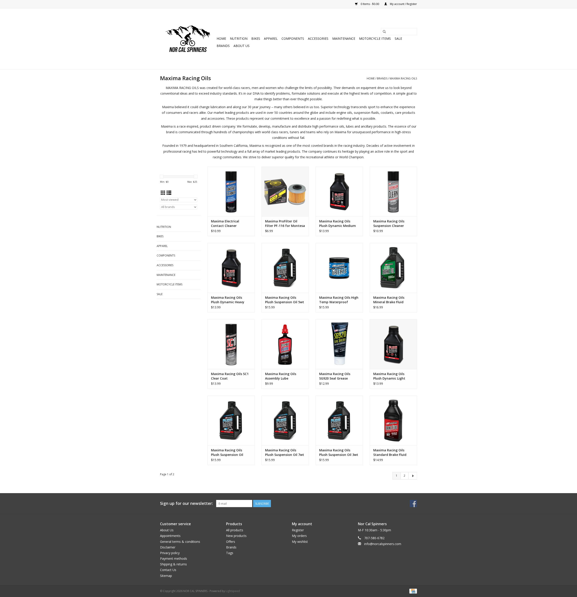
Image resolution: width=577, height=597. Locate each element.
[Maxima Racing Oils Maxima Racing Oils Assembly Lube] (285, 344)
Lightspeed (233, 591)
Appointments (170, 536)
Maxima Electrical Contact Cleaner (225, 223)
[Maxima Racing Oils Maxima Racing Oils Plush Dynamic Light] (393, 344)
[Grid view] (163, 193)
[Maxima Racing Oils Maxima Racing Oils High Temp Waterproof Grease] (339, 268)
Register (298, 530)
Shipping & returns (173, 564)
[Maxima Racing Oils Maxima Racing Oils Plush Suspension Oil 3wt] (339, 420)
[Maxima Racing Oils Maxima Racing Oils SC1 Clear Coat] (231, 344)
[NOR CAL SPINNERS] (187, 38)
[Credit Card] (412, 591)
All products (234, 530)
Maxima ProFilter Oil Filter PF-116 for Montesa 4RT (285, 223)
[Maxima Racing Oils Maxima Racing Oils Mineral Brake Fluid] (393, 268)
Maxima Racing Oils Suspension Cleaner (388, 223)
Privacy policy (170, 553)
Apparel (271, 38)
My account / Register (403, 4)
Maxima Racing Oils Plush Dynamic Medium (337, 223)
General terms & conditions (180, 541)
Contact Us (168, 570)
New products (236, 536)
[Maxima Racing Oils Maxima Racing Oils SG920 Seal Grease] (339, 344)
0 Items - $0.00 (370, 4)
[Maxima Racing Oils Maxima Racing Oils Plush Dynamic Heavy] (231, 268)
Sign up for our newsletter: (186, 503)
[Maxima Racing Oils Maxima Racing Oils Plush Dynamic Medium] (339, 191)
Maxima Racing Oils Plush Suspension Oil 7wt (284, 452)
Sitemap (166, 576)
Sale (398, 38)
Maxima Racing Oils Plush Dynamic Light (389, 376)
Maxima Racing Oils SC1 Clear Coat (230, 376)
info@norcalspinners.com (382, 544)
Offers (230, 541)
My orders (299, 536)
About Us (242, 46)
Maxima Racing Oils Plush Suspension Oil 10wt (227, 452)
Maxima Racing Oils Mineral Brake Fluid (388, 299)
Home (221, 38)
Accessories (318, 38)
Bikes (255, 38)
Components (293, 38)
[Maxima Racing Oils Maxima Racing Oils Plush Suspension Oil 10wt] (231, 420)
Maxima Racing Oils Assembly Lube (280, 376)
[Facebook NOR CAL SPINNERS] (413, 503)
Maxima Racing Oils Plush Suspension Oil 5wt (284, 299)
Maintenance (343, 38)
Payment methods (173, 558)
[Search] (384, 31)
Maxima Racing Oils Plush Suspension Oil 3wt (338, 452)
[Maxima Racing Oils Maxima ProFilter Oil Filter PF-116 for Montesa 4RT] (285, 191)
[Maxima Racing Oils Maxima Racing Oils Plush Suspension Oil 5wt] (285, 268)
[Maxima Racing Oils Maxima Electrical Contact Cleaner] (231, 191)
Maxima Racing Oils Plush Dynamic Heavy (227, 299)
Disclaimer (167, 547)
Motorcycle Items (375, 38)
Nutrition (238, 38)
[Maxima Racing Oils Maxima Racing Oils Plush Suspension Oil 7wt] (285, 420)
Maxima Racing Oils (403, 78)
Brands (223, 46)
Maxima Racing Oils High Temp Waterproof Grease (338, 299)
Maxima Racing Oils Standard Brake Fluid (389, 452)
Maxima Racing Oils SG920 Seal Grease (334, 376)
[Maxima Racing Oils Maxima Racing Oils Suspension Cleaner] (393, 191)
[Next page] (412, 475)
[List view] (169, 193)
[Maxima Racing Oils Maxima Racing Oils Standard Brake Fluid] (393, 420)
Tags (229, 553)
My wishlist (300, 541)
